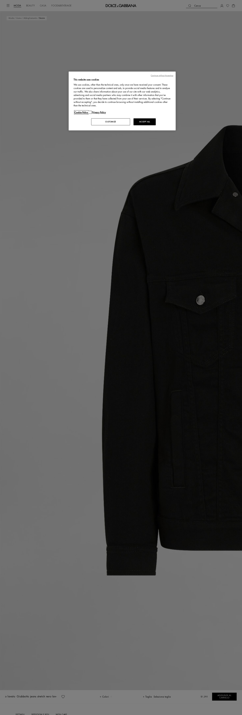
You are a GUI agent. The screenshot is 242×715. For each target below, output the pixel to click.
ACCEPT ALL (144, 121)
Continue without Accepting (162, 75)
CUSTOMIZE (110, 121)
